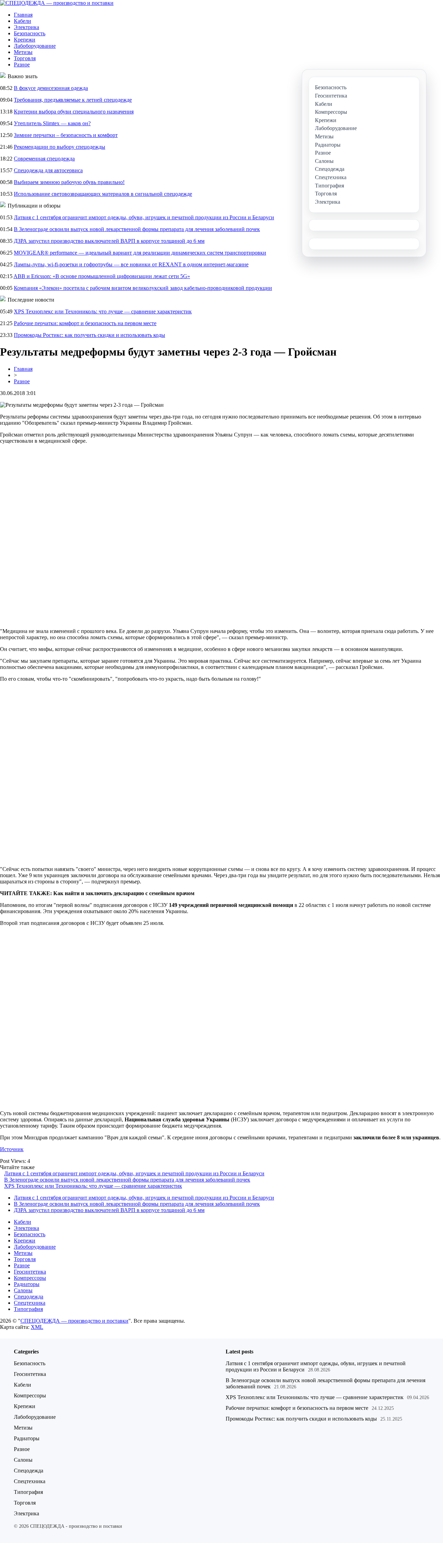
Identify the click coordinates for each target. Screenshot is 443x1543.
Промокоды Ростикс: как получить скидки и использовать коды (89, 335)
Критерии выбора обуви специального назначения (74, 111)
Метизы (23, 52)
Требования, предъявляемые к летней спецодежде (73, 100)
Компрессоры (30, 1278)
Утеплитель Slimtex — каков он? (52, 123)
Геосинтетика (30, 1272)
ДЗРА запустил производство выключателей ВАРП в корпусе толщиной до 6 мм (109, 241)
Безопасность (29, 33)
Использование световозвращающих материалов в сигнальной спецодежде (103, 194)
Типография (28, 1309)
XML (37, 1327)
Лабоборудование (35, 46)
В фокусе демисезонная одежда (51, 88)
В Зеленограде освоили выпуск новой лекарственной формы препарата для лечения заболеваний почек (137, 229)
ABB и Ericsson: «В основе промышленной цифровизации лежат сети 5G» (101, 276)
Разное (22, 64)
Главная (23, 15)
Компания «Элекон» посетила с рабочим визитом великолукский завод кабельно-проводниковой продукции (143, 288)
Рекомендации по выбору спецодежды (59, 147)
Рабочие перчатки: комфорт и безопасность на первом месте (85, 323)
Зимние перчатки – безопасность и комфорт (66, 135)
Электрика (26, 27)
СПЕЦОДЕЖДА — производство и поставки (74, 1321)
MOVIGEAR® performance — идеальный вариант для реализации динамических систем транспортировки (140, 253)
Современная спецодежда (44, 159)
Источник (12, 1149)
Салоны (23, 1290)
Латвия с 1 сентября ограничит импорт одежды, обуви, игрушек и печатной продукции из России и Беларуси (144, 217)
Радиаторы (26, 1284)
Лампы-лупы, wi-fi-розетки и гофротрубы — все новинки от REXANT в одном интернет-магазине (131, 264)
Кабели (22, 21)
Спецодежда (28, 1296)
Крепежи (24, 40)
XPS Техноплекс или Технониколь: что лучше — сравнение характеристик (103, 311)
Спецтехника (29, 1303)
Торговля (25, 58)
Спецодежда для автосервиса (48, 170)
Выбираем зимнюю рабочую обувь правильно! (69, 182)
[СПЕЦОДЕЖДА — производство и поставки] (57, 3)
